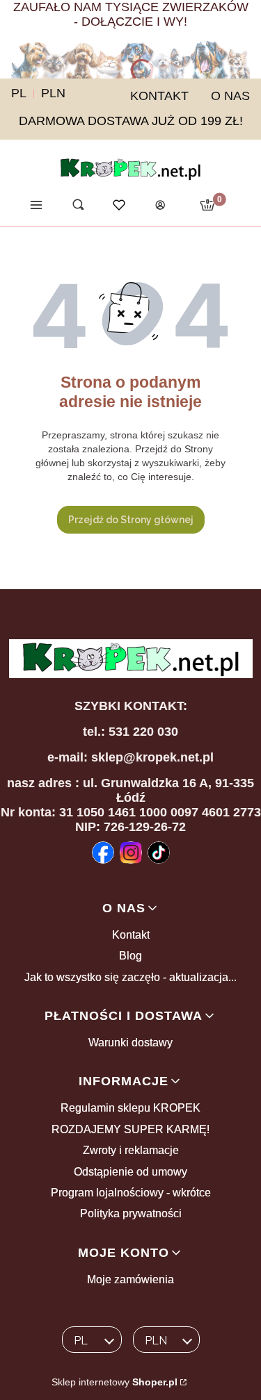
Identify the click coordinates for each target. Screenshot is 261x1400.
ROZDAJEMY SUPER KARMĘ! (130, 1129)
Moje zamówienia (130, 1279)
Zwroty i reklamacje (131, 1150)
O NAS (230, 96)
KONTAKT (159, 96)
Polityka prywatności (131, 1213)
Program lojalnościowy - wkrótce (131, 1193)
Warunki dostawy (130, 1042)
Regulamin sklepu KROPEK (130, 1108)
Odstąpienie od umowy (130, 1172)
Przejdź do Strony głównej (130, 519)
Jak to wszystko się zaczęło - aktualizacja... (130, 977)
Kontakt (131, 935)
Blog (130, 956)
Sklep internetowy (114, 1381)
